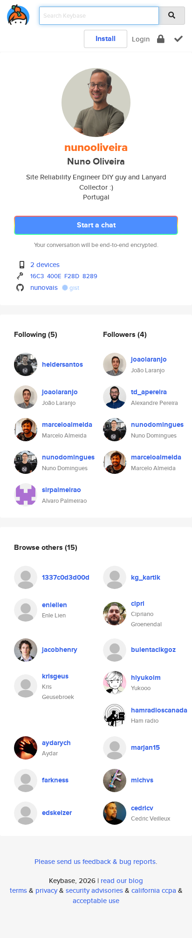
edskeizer (57, 813)
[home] (18, 12)
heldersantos (62, 364)
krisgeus (55, 676)
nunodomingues (68, 457)
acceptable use (96, 900)
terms (18, 890)
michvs (142, 780)
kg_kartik (145, 577)
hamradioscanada (159, 710)
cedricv (142, 808)
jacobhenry (59, 649)
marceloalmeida (67, 424)
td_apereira (149, 392)
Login (141, 39)
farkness (55, 780)
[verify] (178, 39)
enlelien (54, 605)
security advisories (94, 890)
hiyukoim (146, 677)
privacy (46, 890)
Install (106, 38)
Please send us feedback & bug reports (95, 861)
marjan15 (145, 747)
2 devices (45, 264)
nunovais (44, 287)
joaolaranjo (60, 392)
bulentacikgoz (153, 649)
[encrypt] (161, 39)
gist (73, 287)
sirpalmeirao (61, 490)
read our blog (122, 880)
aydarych (56, 743)
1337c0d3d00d (65, 577)
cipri (137, 603)
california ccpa (153, 890)
